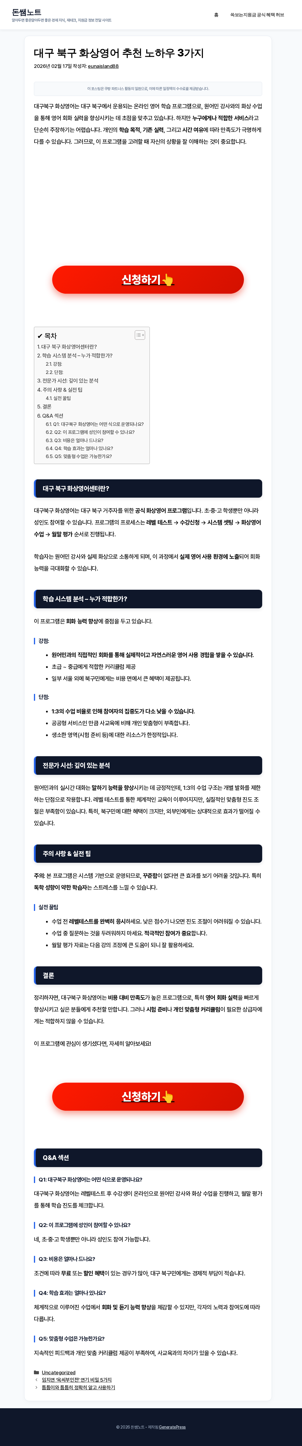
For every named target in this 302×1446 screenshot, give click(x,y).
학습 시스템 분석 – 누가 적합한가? (77, 355)
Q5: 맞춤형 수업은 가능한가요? (83, 456)
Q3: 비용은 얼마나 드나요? (78, 440)
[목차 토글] (137, 335)
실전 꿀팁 (61, 398)
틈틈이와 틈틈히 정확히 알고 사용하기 (78, 1388)
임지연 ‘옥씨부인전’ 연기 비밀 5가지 (77, 1380)
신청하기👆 (148, 279)
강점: (57, 364)
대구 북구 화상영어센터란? (69, 347)
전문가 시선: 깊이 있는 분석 (70, 381)
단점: (58, 372)
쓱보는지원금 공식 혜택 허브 (257, 14)
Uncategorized (59, 1372)
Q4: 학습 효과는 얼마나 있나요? (84, 448)
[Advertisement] (148, 199)
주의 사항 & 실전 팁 (63, 390)
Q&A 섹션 (52, 416)
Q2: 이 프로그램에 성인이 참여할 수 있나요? (94, 432)
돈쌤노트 (26, 12)
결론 (47, 406)
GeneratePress (172, 1427)
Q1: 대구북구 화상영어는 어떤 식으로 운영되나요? (98, 424)
